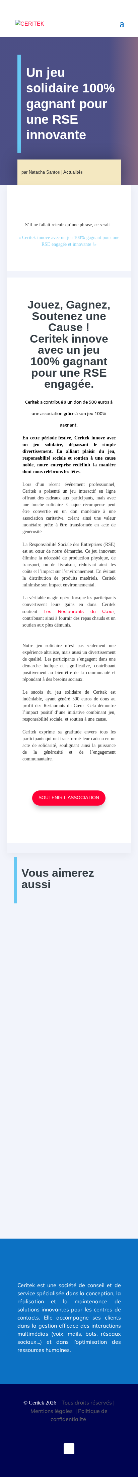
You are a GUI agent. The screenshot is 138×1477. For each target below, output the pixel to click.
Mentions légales (52, 1411)
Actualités (73, 172)
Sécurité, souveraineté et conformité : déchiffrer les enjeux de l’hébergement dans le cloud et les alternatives (69, 1056)
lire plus (39, 980)
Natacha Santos (44, 172)
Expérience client (84, 1169)
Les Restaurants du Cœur (79, 611)
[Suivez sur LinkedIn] (69, 1448)
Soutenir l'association (69, 797)
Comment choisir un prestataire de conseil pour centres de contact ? (67, 1155)
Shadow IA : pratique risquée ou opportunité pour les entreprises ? (61, 949)
